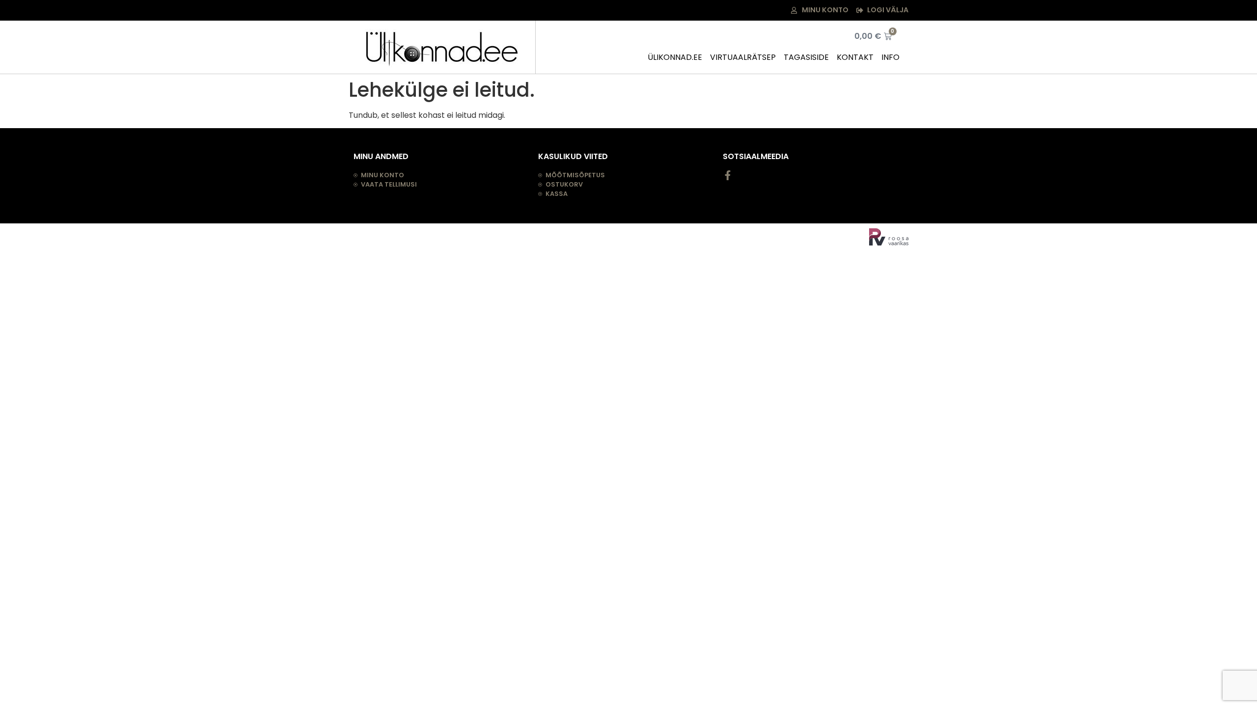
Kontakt (855, 57)
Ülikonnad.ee (675, 57)
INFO (890, 57)
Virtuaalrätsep (743, 57)
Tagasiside (806, 57)
